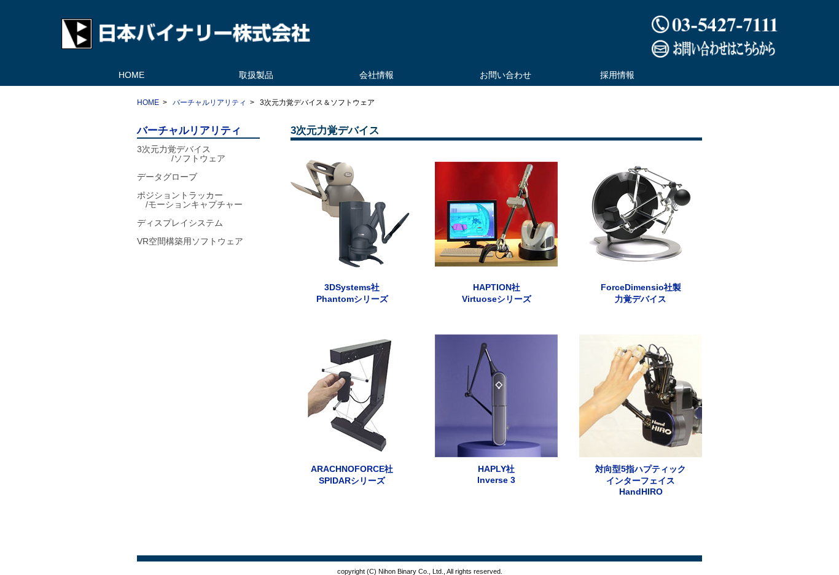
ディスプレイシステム (180, 223)
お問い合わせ (505, 75)
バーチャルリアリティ (209, 102)
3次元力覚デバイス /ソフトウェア (181, 153)
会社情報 (376, 75)
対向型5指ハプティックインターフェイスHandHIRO (640, 480)
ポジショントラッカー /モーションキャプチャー (190, 199)
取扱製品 (256, 75)
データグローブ (167, 177)
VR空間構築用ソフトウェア (190, 241)
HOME (131, 75)
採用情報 (617, 75)
